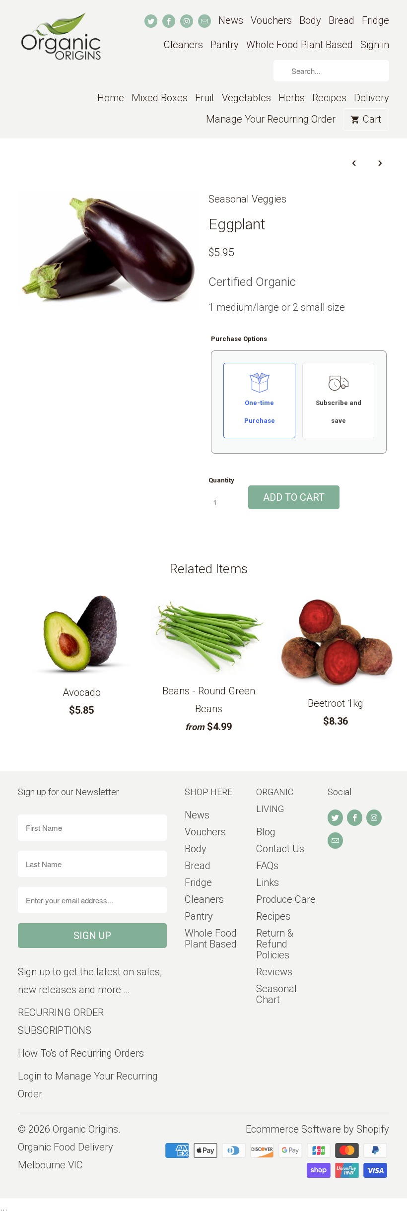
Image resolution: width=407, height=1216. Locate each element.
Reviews (274, 972)
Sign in (374, 45)
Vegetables (246, 98)
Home (110, 98)
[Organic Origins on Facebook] (168, 21)
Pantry (224, 45)
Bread (341, 20)
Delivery (371, 98)
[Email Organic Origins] (204, 21)
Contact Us (280, 849)
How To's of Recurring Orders (81, 1053)
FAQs (267, 866)
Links (267, 882)
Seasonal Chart (276, 994)
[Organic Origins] (60, 42)
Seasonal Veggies (247, 199)
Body (310, 20)
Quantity (221, 480)
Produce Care (286, 899)
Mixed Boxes (160, 98)
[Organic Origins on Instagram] (186, 21)
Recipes (329, 98)
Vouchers (271, 20)
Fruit (204, 98)
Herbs (291, 98)
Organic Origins (85, 1129)
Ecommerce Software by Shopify (317, 1129)
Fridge (375, 20)
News (230, 20)
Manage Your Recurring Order (271, 119)
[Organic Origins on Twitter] (150, 21)
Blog (265, 832)
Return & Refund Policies (274, 944)
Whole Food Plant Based (299, 45)
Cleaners (183, 45)
